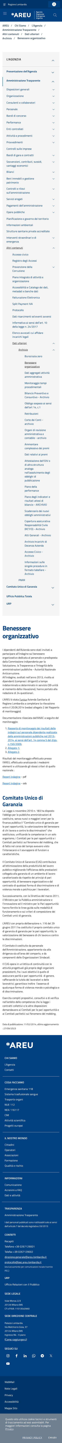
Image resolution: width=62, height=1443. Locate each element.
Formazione (11, 1160)
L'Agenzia (37, 25)
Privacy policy (32, 1437)
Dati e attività (12, 1195)
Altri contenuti (11, 34)
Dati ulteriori (32, 34)
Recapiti (9, 1241)
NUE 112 (10, 1105)
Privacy (9, 1429)
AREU (6, 25)
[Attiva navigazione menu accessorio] (4, 4)
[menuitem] (21, 72)
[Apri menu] (5, 13)
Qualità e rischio (14, 1166)
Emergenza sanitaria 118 (19, 1089)
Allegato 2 (13, 752)
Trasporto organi (14, 1099)
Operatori (10, 1150)
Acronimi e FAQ (13, 1190)
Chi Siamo (21, 25)
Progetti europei (14, 1126)
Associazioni (11, 1155)
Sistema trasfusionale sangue (21, 1094)
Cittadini (9, 1145)
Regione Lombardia (17, 4)
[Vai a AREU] (23, 1045)
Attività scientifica (15, 1120)
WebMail (9, 1382)
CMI (7, 1115)
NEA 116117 (12, 1110)
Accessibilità (12, 1402)
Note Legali (11, 1388)
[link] (54, 4)
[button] (55, 15)
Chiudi (52, 1437)
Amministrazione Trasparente (19, 30)
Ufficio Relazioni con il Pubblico (22, 1284)
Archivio (7, 38)
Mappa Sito (11, 1408)
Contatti (9, 1070)
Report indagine (11, 777)
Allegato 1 (13, 748)
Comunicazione (13, 1185)
